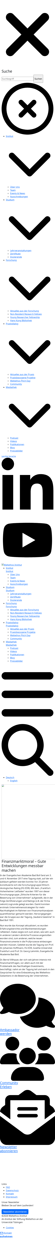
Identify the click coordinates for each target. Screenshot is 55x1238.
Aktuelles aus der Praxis (22, 374)
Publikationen (17, 444)
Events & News (17, 193)
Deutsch (10, 777)
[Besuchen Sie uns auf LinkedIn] (27, 487)
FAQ (8, 1187)
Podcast (14, 438)
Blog (12, 447)
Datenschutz (12, 1190)
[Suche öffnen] (27, 749)
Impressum (11, 1196)
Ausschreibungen (19, 196)
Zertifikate (15, 253)
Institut (9, 136)
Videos (13, 441)
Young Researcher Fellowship (25, 317)
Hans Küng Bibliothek (21, 320)
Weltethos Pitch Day (20, 380)
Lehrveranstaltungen (20, 250)
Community (16, 384)
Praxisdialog (12, 323)
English (13, 780)
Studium (10, 199)
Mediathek (11, 387)
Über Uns (15, 186)
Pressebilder (16, 450)
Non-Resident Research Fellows (26, 314)
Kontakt (10, 1193)
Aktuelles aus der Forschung (24, 310)
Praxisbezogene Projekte (22, 377)
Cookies (10, 1227)
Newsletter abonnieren (15, 1211)
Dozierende (16, 256)
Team (13, 190)
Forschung (11, 260)
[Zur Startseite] (12, 564)
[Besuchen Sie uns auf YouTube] (27, 539)
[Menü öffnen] (27, 694)
